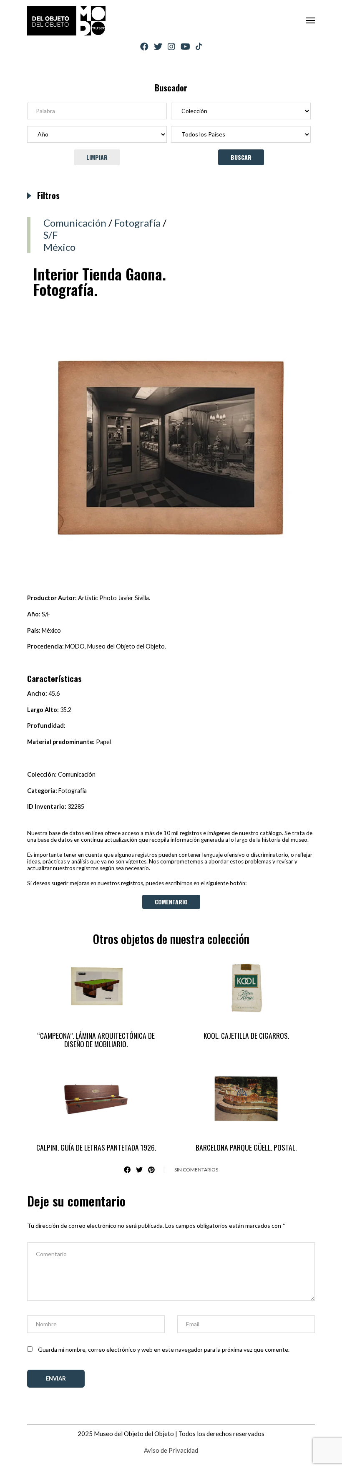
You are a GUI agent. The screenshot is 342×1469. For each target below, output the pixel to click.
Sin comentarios (196, 1169)
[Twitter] (158, 46)
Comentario (171, 901)
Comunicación (74, 223)
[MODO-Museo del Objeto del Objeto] (66, 21)
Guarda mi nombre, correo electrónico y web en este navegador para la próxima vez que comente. (163, 1349)
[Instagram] (171, 46)
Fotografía (137, 223)
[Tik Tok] (199, 46)
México (59, 247)
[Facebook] (144, 46)
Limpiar (97, 157)
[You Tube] (185, 46)
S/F (50, 235)
